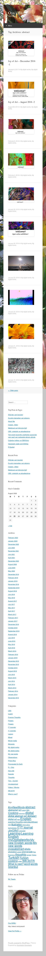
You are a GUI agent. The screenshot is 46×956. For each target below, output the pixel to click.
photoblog (12, 851)
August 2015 (12, 671)
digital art (12, 819)
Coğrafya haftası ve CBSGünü (18, 440)
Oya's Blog (17, 13)
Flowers (10, 721)
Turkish (13, 857)
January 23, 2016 (13, 278)
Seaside (11, 774)
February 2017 (13, 618)
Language (22, 831)
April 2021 (11, 558)
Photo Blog (12, 761)
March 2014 (12, 688)
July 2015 (11, 674)
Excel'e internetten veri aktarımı (19, 418)
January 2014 (12, 694)
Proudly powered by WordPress (19, 943)
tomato (29, 855)
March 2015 (12, 678)
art (20, 809)
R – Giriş (11, 767)
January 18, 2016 (13, 380)
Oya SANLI (12, 923)
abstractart (13, 809)
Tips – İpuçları (13, 781)
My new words (13, 754)
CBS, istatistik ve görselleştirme (19, 431)
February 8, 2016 (13, 141)
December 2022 (13, 544)
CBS (9, 710)
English (25, 818)
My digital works (25, 69)
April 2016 (11, 648)
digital (29, 812)
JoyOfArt (13, 830)
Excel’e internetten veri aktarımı (19, 463)
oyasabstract (16, 849)
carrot (24, 810)
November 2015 (13, 664)
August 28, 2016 (13, 107)
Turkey (34, 855)
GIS (9, 825)
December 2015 (13, 661)
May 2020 (11, 571)
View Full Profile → (14, 931)
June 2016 (11, 641)
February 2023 (13, 537)
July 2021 (11, 554)
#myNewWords (16, 807)
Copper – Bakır (13, 466)
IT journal (26, 827)
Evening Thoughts (14, 717)
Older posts (13, 390)
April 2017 (11, 611)
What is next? (13, 794)
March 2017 (12, 614)
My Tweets (12, 879)
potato (19, 852)
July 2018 (11, 594)
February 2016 (13, 654)
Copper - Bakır (13, 425)
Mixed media (12, 741)
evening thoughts (15, 821)
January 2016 (12, 658)
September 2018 (13, 588)
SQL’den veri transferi (15, 460)
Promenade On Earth (15, 764)
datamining (22, 813)
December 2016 (13, 624)
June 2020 (11, 568)
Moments (11, 744)
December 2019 (13, 574)
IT (18, 827)
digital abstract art (17, 816)
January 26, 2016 (13, 243)
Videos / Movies (13, 787)
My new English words (21, 841)
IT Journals (12, 727)
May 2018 (11, 598)
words (34, 864)
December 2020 (13, 561)
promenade (27, 851)
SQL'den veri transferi (15, 415)
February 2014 (13, 691)
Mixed (10, 737)
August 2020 (12, 564)
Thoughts (11, 777)
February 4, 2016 (13, 175)
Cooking (13, 813)
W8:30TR (11, 791)
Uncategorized (13, 784)
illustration (16, 824)
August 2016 (12, 634)
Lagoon (10, 734)
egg (18, 819)
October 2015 (12, 668)
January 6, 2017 (13, 69)
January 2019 (12, 581)
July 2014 (11, 681)
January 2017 (12, 621)
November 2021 (13, 551)
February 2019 (13, 578)
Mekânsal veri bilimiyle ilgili (17, 428)
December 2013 (13, 698)
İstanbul (13, 867)
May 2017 (11, 608)
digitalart (31, 816)
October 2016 (12, 628)
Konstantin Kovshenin (24, 945)
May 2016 (11, 644)
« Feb (10, 526)
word (27, 864)
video (20, 861)
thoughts (20, 854)
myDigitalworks (19, 839)
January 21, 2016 (13, 346)
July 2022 (11, 548)
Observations (12, 757)
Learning (14, 833)
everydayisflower (30, 821)
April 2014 (11, 684)
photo (27, 849)
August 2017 (12, 601)
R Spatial (11, 447)
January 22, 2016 (13, 312)
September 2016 (13, 631)
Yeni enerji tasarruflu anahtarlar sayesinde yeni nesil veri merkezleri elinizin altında (22, 436)
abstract (30, 807)
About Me (11, 421)
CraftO (10, 714)
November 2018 (13, 584)
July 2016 (11, 638)
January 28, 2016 (13, 209)
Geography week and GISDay (18, 444)
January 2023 (12, 541)
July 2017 (11, 604)
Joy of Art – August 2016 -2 (21, 102)
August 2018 (12, 591)
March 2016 (12, 651)
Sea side (11, 771)
